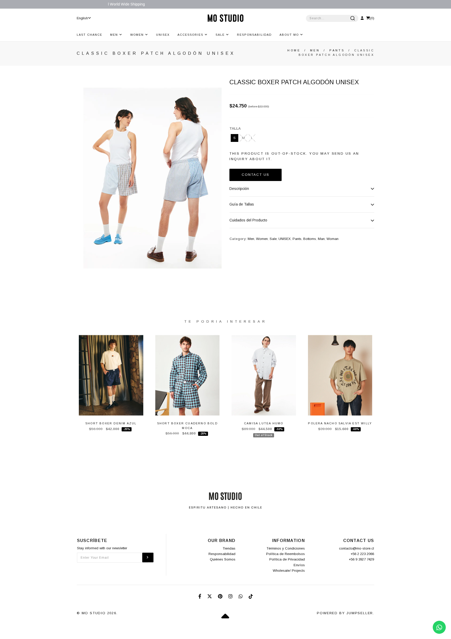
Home (293, 50)
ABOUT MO (290, 34)
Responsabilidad (254, 34)
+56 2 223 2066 (362, 554)
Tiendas (229, 548)
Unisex (163, 34)
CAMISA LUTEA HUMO (263, 423)
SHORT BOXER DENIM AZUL (111, 423)
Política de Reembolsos (285, 554)
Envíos (299, 565)
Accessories (191, 34)
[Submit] (352, 18)
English (82, 18)
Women (262, 239)
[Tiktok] (251, 596)
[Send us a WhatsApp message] (439, 627)
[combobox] (332, 18)
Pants (337, 50)
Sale (221, 34)
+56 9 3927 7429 (361, 559)
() (372, 18)
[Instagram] (231, 596)
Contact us (255, 175)
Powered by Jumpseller (345, 613)
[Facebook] (200, 596)
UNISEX (284, 239)
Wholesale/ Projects (289, 570)
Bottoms (309, 239)
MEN (114, 34)
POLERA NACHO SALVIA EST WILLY (340, 423)
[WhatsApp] (241, 596)
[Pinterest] (221, 596)
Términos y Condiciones (285, 548)
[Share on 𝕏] (210, 596)
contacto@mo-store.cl (356, 548)
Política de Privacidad (287, 559)
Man (321, 239)
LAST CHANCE (89, 34)
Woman (333, 239)
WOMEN (137, 34)
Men (315, 50)
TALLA (235, 128)
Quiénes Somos (222, 559)
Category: (238, 239)
